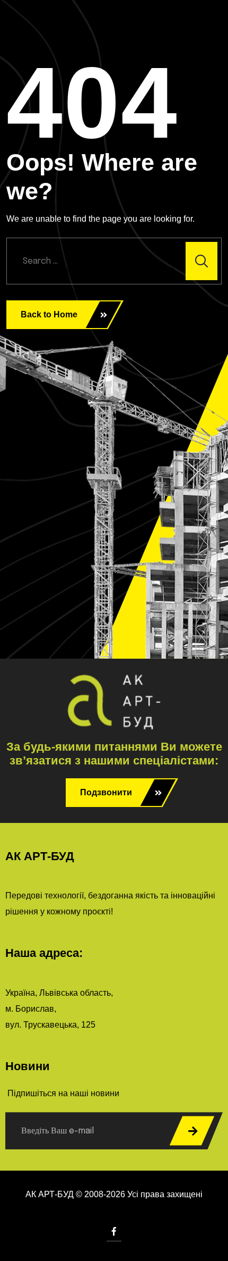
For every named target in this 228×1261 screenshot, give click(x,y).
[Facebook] (114, 1231)
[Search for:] (114, 261)
